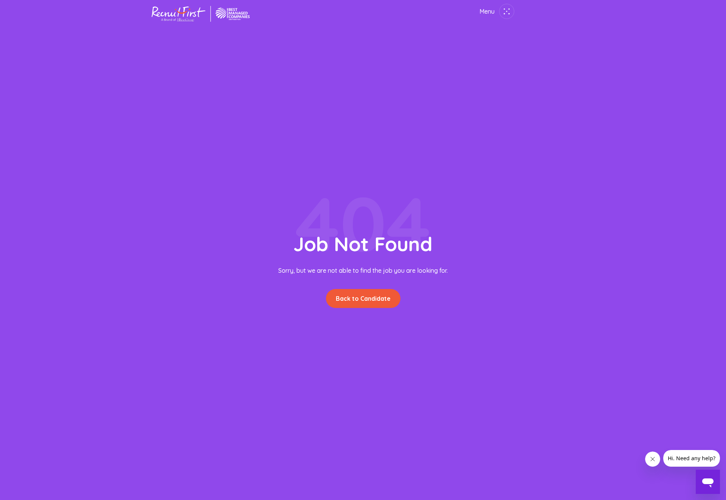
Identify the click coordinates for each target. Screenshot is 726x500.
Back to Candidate (363, 298)
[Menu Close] (505, 11)
